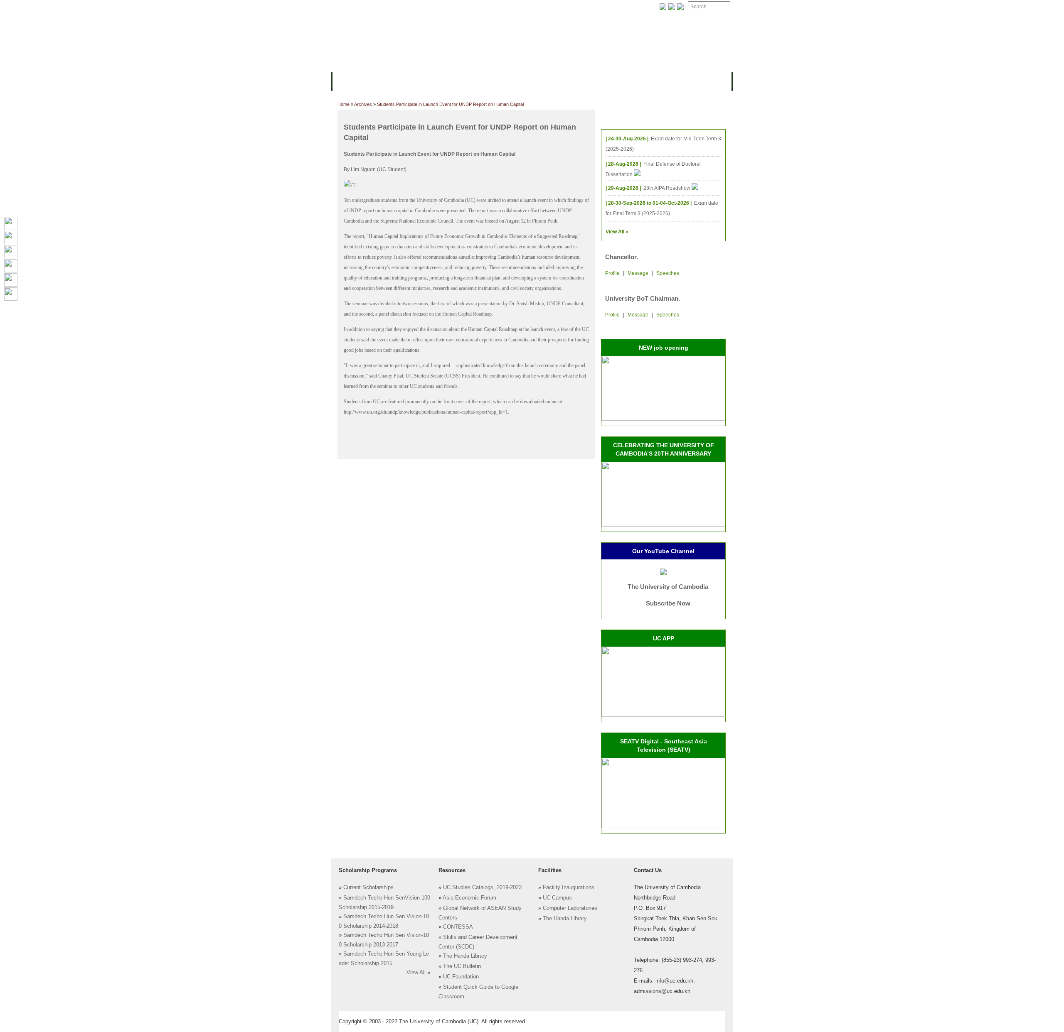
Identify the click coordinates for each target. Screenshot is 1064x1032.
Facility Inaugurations (568, 887)
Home (343, 104)
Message (638, 273)
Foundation (617, 7)
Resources (475, 81)
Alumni (591, 81)
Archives (443, 7)
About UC (351, 81)
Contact (523, 7)
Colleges (390, 81)
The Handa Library (465, 956)
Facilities (352, 7)
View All (416, 973)
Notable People (568, 7)
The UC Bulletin (462, 966)
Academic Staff (398, 7)
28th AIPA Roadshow (667, 188)
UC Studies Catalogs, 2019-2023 (482, 887)
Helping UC (484, 7)
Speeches (667, 273)
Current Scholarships (368, 887)
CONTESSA (458, 927)
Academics (431, 81)
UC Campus (557, 898)
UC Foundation (461, 977)
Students (516, 81)
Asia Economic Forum (469, 898)
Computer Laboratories (570, 908)
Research (556, 81)
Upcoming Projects (641, 81)
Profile (612, 273)
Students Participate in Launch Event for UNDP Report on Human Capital (450, 104)
